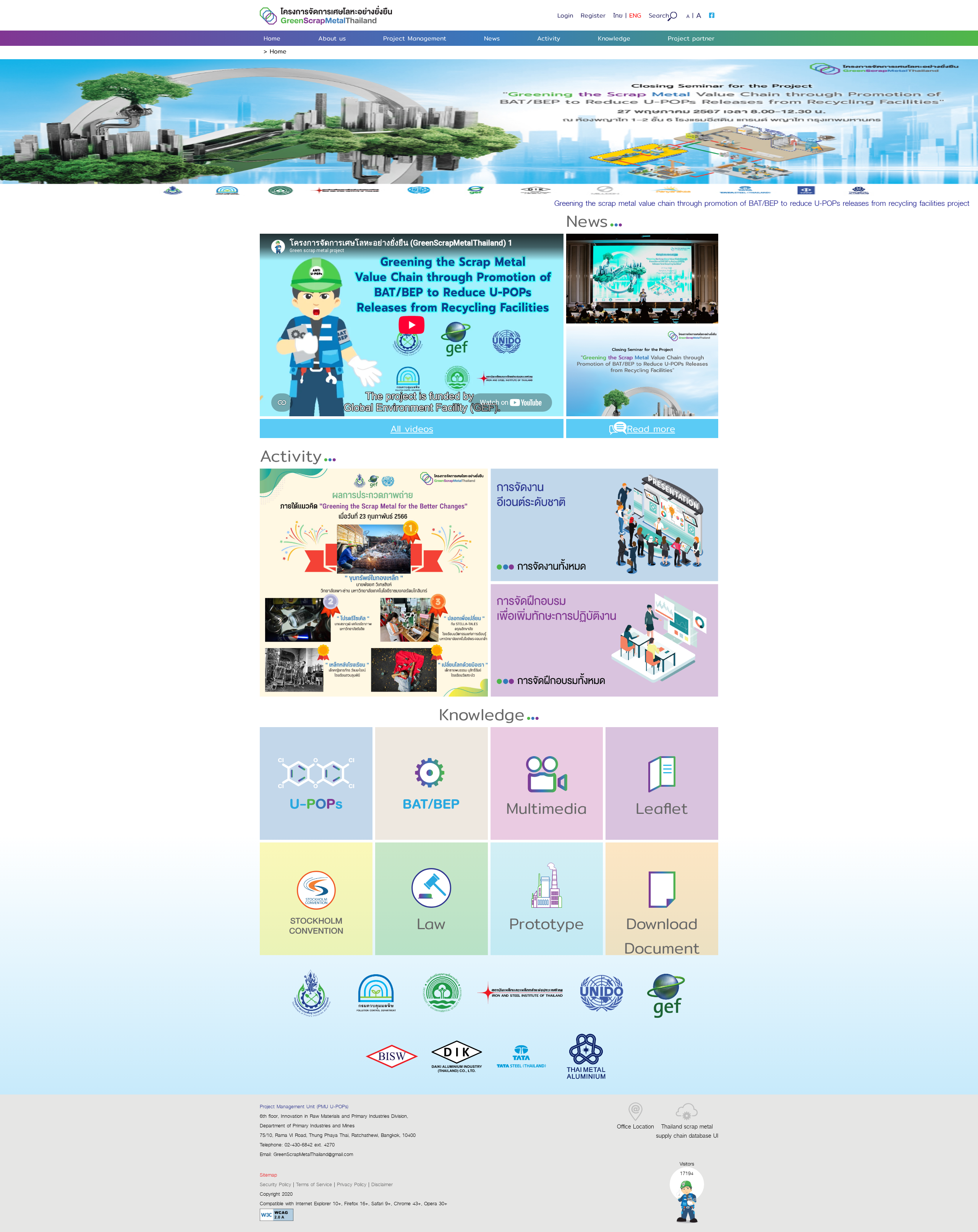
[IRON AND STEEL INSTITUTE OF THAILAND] (521, 1022)
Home (272, 38)
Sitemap (268, 1175)
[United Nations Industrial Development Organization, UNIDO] (601, 1022)
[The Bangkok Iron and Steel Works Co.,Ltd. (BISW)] (392, 1085)
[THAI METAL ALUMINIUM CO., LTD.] (586, 1085)
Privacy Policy (351, 1185)
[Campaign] (374, 583)
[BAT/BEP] (431, 783)
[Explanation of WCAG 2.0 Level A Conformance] (276, 1219)
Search (659, 15)
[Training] (605, 640)
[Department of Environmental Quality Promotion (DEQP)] (441, 1022)
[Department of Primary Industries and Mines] (311, 1022)
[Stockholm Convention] (316, 898)
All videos (411, 428)
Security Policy (275, 1185)
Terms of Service (314, 1185)
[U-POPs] (316, 783)
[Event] (605, 525)
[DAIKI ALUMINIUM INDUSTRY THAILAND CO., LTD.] (456, 1085)
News (492, 38)
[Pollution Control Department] (376, 1022)
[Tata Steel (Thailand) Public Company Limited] (521, 1085)
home (278, 51)
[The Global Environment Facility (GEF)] (666, 1022)
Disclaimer (382, 1185)
